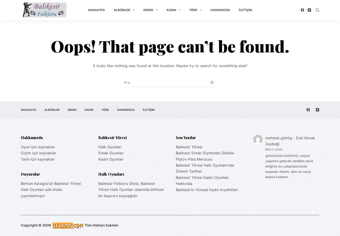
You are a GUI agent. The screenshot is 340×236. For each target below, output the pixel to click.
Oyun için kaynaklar (38, 147)
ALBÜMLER (122, 10)
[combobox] (165, 82)
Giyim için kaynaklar (38, 153)
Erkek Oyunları (111, 153)
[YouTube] (309, 10)
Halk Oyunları (110, 147)
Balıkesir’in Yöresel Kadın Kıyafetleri (207, 189)
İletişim (245, 10)
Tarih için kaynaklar (38, 159)
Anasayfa (96, 10)
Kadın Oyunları (111, 159)
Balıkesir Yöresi (189, 147)
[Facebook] (302, 10)
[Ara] (317, 10)
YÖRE (193, 10)
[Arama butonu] (211, 82)
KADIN (171, 10)
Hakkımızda (220, 10)
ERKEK (148, 10)
